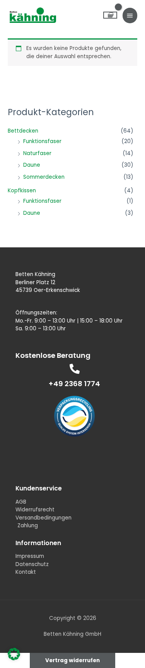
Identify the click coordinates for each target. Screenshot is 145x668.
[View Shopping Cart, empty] (110, 15)
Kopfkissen (22, 190)
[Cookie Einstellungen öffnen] (14, 658)
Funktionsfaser (42, 141)
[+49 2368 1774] (75, 369)
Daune (31, 165)
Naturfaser (37, 153)
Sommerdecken (44, 177)
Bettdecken (23, 131)
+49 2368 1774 (74, 383)
